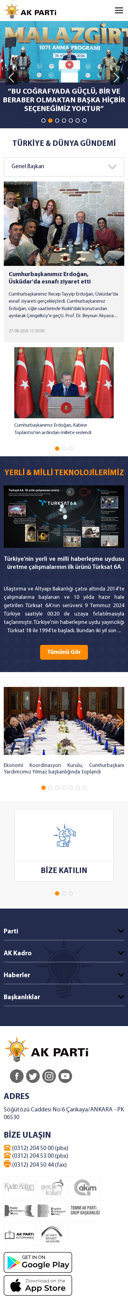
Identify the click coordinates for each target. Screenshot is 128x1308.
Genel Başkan (27, 167)
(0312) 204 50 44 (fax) (39, 1165)
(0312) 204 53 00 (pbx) (39, 1156)
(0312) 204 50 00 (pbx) (39, 1148)
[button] (43, 120)
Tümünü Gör (64, 652)
